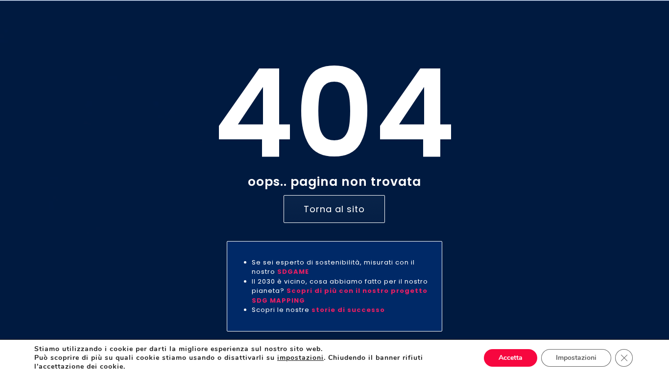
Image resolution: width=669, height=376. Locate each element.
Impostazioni (576, 357)
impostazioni (300, 358)
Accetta (511, 357)
